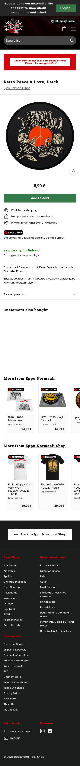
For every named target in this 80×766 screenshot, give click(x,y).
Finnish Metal (48, 601)
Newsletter (10, 698)
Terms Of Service (14, 687)
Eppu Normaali (40, 378)
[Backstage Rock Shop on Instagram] (42, 731)
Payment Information (16, 655)
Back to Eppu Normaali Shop (43, 534)
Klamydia (9, 603)
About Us (9, 704)
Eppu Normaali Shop (17, 88)
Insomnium (10, 598)
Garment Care (12, 677)
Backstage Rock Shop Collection (53, 594)
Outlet (43, 581)
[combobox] (40, 40)
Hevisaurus (10, 592)
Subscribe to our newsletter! (27, 3)
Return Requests (13, 666)
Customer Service (14, 644)
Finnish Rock (47, 607)
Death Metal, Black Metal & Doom (56, 614)
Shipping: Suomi (65, 21)
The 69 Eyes (11, 565)
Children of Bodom (15, 581)
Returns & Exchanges (16, 660)
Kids (42, 576)
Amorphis (9, 571)
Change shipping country (21, 255)
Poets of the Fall (13, 620)
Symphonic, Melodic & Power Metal (57, 623)
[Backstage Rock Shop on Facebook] (50, 731)
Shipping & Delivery (15, 649)
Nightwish (10, 609)
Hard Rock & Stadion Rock (55, 631)
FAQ (6, 671)
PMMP (7, 614)
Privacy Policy (12, 693)
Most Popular (48, 587)
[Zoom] (74, 171)
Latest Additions (50, 571)
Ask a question (15, 294)
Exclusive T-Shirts (50, 565)
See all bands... (13, 625)
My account (11, 709)
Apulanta (9, 576)
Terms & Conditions (15, 682)
